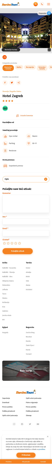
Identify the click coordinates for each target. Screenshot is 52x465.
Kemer (28, 268)
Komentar (7, 193)
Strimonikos (6, 285)
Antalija (28, 272)
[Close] (48, 436)
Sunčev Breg (30, 332)
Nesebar (29, 337)
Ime (5, 217)
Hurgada (5, 332)
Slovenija (6, 91)
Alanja (28, 285)
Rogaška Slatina (15, 91)
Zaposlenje (6, 398)
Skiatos (4, 298)
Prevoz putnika (7, 407)
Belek (28, 276)
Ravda (28, 350)
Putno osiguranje (32, 402)
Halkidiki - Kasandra (9, 268)
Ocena (6, 239)
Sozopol (28, 354)
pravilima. (42, 449)
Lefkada (5, 289)
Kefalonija (5, 302)
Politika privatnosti (8, 411)
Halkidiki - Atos (7, 276)
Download (5, 402)
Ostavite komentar (26, 115)
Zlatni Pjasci (30, 345)
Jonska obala (6, 315)
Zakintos (5, 311)
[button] (39, 30)
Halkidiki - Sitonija (8, 272)
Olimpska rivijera (8, 281)
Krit (3, 319)
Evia (3, 307)
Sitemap (28, 415)
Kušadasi (29, 289)
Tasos (4, 294)
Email (5, 228)
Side (27, 281)
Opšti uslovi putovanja (10, 415)
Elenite (28, 341)
